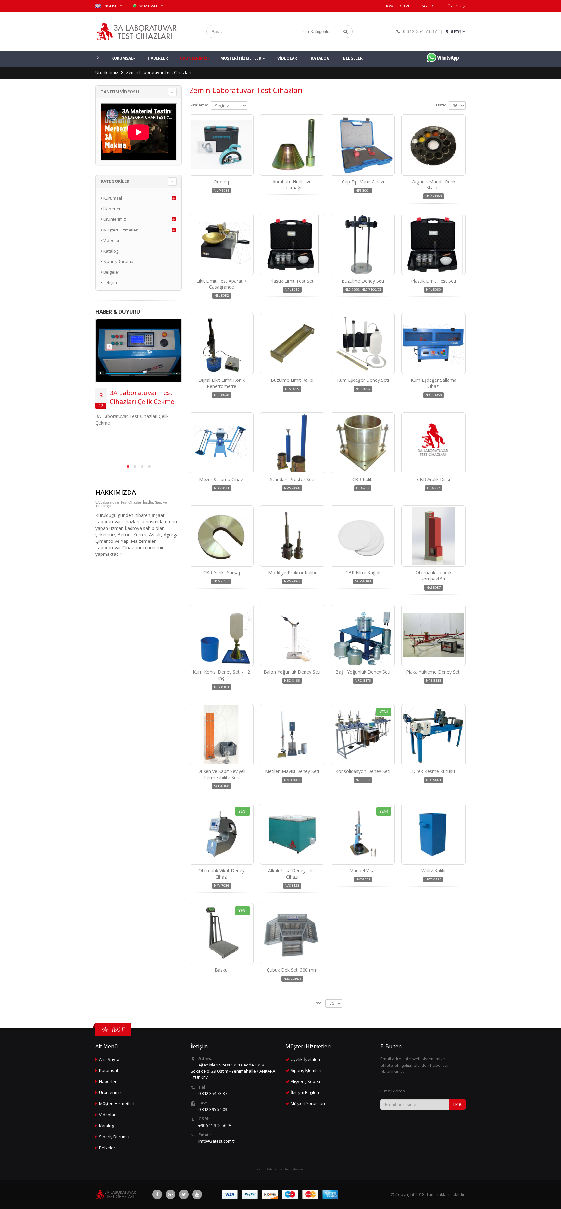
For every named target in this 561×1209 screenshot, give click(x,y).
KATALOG (320, 58)
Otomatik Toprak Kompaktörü (434, 575)
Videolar (111, 240)
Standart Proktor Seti (292, 479)
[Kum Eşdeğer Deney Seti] (363, 343)
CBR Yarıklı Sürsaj (221, 572)
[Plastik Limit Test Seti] (292, 244)
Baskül (222, 970)
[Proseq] (222, 145)
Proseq (221, 182)
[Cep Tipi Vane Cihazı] (363, 145)
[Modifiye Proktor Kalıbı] (292, 536)
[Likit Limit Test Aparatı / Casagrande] (222, 244)
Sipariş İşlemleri (306, 1070)
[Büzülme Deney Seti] (363, 244)
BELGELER (353, 58)
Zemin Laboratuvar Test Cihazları (158, 72)
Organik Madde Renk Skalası (433, 185)
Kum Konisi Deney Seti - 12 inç (221, 675)
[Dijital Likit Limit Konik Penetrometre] (222, 343)
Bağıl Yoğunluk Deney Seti (362, 672)
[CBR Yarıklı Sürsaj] (222, 536)
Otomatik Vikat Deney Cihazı (221, 873)
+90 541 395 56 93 (215, 1125)
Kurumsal (112, 198)
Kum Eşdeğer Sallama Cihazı (433, 383)
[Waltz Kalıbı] (433, 834)
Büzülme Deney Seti (363, 281)
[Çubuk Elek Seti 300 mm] (292, 933)
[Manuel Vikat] (363, 834)
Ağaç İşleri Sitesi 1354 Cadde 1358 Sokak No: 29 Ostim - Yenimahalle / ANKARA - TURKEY (233, 1071)
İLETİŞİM (458, 31)
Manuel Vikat (362, 870)
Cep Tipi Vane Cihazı (363, 182)
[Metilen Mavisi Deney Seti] (292, 734)
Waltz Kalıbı (433, 870)
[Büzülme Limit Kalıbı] (292, 343)
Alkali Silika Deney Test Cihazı (292, 873)
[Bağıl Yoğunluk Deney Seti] (363, 635)
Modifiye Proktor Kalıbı (292, 572)
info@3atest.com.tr (216, 1141)
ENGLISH (110, 5)
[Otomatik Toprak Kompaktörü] (433, 536)
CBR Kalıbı (363, 479)
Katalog (110, 251)
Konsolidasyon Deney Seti (362, 771)
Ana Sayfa (109, 1059)
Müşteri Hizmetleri (120, 230)
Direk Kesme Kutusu (433, 771)
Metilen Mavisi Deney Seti (292, 771)
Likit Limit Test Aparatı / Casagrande (221, 284)
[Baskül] (222, 933)
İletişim (109, 282)
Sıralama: (199, 105)
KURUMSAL (122, 58)
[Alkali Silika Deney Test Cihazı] (292, 834)
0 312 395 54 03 (212, 1109)
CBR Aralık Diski (433, 479)
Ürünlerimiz (106, 72)
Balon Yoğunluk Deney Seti (292, 672)
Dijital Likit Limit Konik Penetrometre (221, 383)
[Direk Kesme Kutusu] (433, 734)
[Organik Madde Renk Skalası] (433, 145)
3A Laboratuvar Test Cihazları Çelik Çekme (142, 397)
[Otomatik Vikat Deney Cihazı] (222, 834)
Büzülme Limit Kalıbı (292, 380)
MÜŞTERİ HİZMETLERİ (241, 58)
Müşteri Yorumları (308, 1103)
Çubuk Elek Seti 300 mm (292, 970)
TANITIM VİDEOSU (120, 91)
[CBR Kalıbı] (363, 443)
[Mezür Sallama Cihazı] (222, 443)
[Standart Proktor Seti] (292, 443)
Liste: (441, 105)
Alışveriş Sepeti (305, 1081)
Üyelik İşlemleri (305, 1059)
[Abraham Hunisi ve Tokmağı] (292, 145)
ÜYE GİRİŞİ (457, 6)
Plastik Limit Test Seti (292, 281)
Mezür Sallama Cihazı (221, 479)
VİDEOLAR (287, 58)
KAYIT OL (429, 6)
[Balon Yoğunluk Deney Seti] (292, 635)
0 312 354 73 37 (212, 1093)
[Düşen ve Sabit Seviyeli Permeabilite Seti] (222, 734)
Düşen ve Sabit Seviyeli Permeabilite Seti (221, 774)
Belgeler (110, 272)
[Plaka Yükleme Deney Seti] (433, 635)
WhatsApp (149, 5)
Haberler (111, 209)
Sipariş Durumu (117, 261)
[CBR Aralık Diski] (433, 443)
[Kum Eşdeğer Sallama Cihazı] (433, 343)
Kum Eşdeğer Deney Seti (363, 380)
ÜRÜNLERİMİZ (193, 58)
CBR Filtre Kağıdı (362, 572)
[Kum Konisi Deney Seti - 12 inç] (222, 635)
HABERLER (158, 58)
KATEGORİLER (115, 181)
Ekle (457, 1104)
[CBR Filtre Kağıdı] (363, 536)
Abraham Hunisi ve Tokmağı (292, 185)
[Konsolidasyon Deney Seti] (363, 734)
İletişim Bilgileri (305, 1092)
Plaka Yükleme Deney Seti (433, 672)
